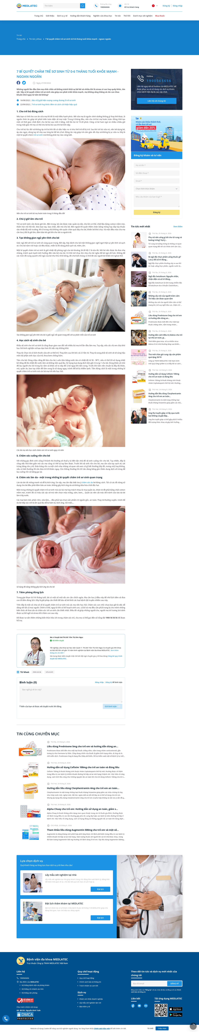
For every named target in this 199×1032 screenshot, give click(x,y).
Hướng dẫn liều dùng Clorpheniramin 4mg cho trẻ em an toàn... (83, 788)
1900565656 (24, 978)
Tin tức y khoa (35, 39)
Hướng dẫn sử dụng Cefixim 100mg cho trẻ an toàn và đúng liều (83, 767)
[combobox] (157, 188)
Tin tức (118, 16)
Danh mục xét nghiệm (142, 16)
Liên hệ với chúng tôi (157, 101)
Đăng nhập (177, 5)
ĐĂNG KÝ (175, 983)
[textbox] (156, 188)
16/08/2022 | (48, 100)
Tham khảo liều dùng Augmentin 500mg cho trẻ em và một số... (83, 829)
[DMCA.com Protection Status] (25, 1016)
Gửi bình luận (111, 706)
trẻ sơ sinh (38, 135)
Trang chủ (21, 39)
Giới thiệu (50, 16)
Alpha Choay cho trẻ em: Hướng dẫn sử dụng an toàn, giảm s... (82, 809)
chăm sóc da (87, 482)
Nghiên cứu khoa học (102, 16)
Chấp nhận (162, 1028)
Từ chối (150, 1028)
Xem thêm (177, 226)
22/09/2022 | (48, 104)
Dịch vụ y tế (62, 16)
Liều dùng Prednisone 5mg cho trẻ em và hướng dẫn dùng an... (82, 746)
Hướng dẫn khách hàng (80, 16)
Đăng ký (166, 5)
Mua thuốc (160, 16)
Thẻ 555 (127, 16)
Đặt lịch (100, 889)
